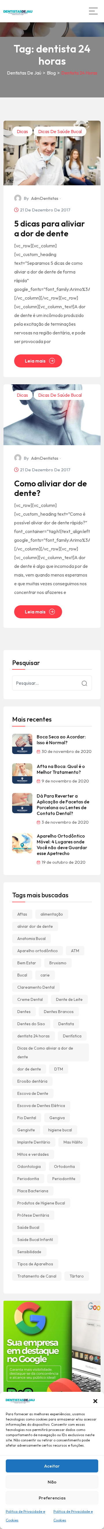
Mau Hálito (73, 1142)
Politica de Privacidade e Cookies (25, 1515)
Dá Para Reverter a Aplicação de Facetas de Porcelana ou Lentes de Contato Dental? (63, 804)
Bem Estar (26, 962)
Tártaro (77, 1276)
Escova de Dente (32, 1093)
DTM (58, 1069)
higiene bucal (60, 1130)
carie (45, 975)
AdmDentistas (44, 198)
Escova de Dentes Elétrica (41, 1105)
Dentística (72, 1036)
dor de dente (29, 1069)
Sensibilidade (29, 1251)
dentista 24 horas (33, 1036)
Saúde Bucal (28, 1227)
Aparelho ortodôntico (37, 950)
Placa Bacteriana (32, 1190)
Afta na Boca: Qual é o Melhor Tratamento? (61, 769)
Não (52, 1482)
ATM (75, 950)
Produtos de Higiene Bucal (41, 1203)
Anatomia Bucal (31, 938)
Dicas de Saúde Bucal (60, 131)
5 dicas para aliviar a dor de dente (49, 228)
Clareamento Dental (36, 987)
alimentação (51, 914)
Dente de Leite (69, 999)
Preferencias (52, 1498)
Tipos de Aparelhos (35, 1264)
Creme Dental (30, 999)
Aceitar (52, 1466)
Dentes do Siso (31, 1023)
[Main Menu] (93, 11)
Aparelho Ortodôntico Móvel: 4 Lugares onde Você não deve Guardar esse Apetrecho (62, 844)
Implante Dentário (33, 1142)
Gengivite (26, 1130)
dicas (22, 131)
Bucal (22, 975)
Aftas (22, 914)
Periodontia (28, 1178)
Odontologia (29, 1166)
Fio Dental (26, 1117)
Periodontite (63, 1178)
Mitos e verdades (33, 1154)
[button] (95, 1400)
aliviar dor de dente (35, 926)
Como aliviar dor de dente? (50, 488)
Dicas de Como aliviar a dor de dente (45, 1052)
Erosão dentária (32, 1081)
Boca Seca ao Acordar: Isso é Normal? (61, 739)
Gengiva (57, 1117)
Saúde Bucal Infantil (35, 1239)
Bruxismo (57, 962)
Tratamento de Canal (36, 1276)
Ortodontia (64, 1166)
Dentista (66, 1023)
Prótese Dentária (33, 1215)
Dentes (24, 1011)
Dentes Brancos (59, 1011)
